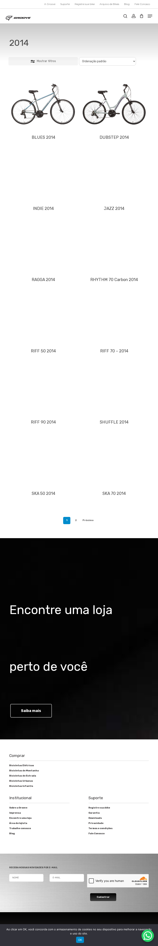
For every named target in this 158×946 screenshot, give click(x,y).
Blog (12, 833)
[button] (150, 16)
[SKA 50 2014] (43, 460)
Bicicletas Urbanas (21, 781)
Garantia (94, 813)
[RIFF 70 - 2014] (114, 318)
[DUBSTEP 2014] (114, 104)
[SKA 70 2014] (114, 460)
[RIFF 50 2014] (43, 318)
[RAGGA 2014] (43, 246)
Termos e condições (100, 828)
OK (80, 939)
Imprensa (15, 813)
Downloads (95, 818)
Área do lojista (18, 823)
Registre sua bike (99, 807)
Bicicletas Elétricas (21, 765)
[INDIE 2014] (43, 175)
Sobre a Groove (18, 807)
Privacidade (95, 823)
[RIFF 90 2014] (43, 389)
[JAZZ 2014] (114, 175)
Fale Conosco (96, 833)
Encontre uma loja (20, 818)
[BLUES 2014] (43, 104)
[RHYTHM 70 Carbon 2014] (114, 246)
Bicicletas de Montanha (24, 770)
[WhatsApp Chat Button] (148, 936)
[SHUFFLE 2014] (114, 389)
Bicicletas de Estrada (22, 775)
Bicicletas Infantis (21, 786)
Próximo (88, 520)
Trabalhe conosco (20, 828)
